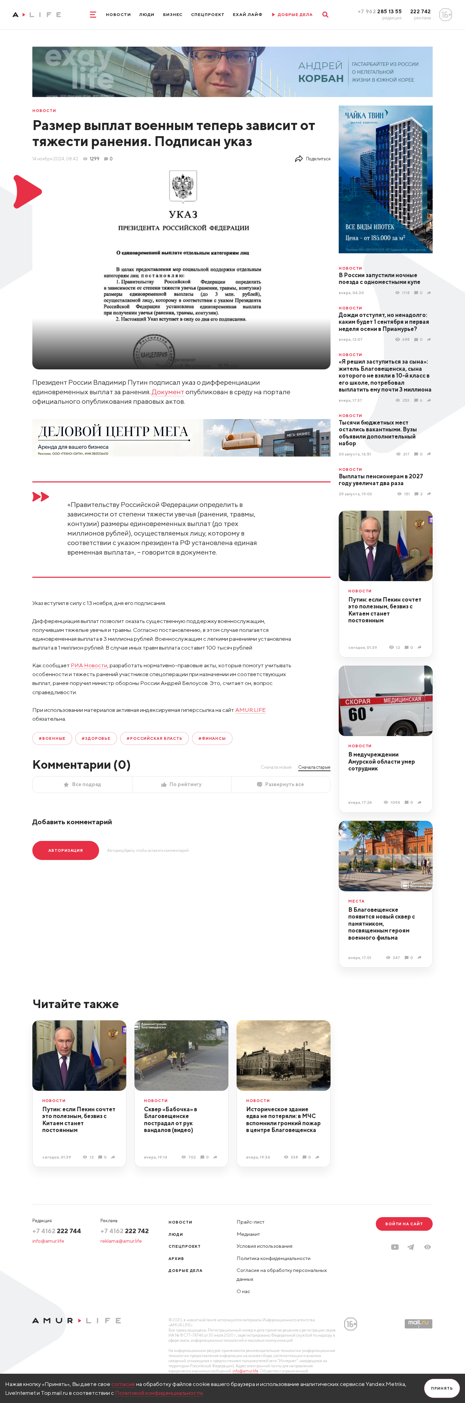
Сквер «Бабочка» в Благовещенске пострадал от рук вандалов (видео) (170, 1120)
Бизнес (173, 14)
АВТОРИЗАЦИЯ (65, 850)
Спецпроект (208, 14)
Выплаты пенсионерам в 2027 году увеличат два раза (381, 480)
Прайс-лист (250, 1222)
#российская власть (154, 738)
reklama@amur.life (121, 1241)
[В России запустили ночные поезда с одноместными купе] (430, 292)
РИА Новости (89, 665)
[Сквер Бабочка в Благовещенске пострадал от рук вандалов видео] (216, 1157)
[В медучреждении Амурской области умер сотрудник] (420, 802)
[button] (427, 1247)
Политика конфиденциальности (273, 1258)
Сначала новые (276, 767)
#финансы (212, 738)
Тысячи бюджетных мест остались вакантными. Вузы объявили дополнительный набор (378, 433)
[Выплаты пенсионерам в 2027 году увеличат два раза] (430, 493)
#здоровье (96, 738)
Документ (168, 391)
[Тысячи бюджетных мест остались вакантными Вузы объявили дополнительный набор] (430, 454)
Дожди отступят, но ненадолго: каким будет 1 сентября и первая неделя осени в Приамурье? (384, 322)
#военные (52, 738)
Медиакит (248, 1234)
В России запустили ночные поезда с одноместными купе (379, 279)
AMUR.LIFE (250, 709)
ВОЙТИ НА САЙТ (404, 1224)
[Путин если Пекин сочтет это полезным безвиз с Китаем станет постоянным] (420, 647)
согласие (123, 1384)
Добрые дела (186, 1270)
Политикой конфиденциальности (159, 1392)
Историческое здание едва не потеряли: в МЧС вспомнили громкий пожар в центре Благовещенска (283, 1120)
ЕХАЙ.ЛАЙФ (247, 14)
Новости (118, 14)
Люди (147, 14)
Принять (442, 1388)
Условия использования (264, 1246)
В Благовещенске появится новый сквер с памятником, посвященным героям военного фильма (381, 923)
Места (356, 901)
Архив (176, 1258)
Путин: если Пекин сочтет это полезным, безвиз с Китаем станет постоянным (384, 610)
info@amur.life (48, 1241)
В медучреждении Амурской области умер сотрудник (381, 761)
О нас (243, 1291)
